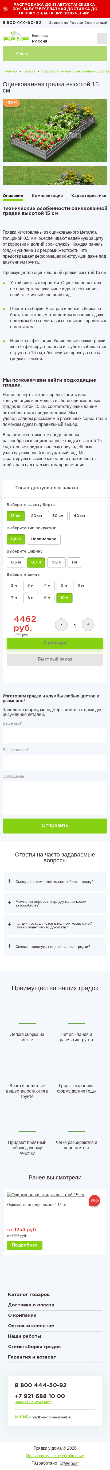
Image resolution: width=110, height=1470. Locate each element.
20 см (36, 516)
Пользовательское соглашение (55, 1455)
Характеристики (88, 196)
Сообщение (13, 776)
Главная (10, 71)
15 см (16, 516)
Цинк (16, 539)
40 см (79, 516)
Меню (22, 53)
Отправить (55, 826)
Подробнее (25, 1245)
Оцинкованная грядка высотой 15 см (36, 1205)
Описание (13, 196)
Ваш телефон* (16, 749)
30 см (57, 516)
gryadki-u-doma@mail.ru (50, 1417)
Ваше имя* (12, 723)
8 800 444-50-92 (22, 23)
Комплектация (47, 196)
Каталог (29, 71)
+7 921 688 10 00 (40, 1396)
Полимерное (43, 539)
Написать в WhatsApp (33, 1402)
